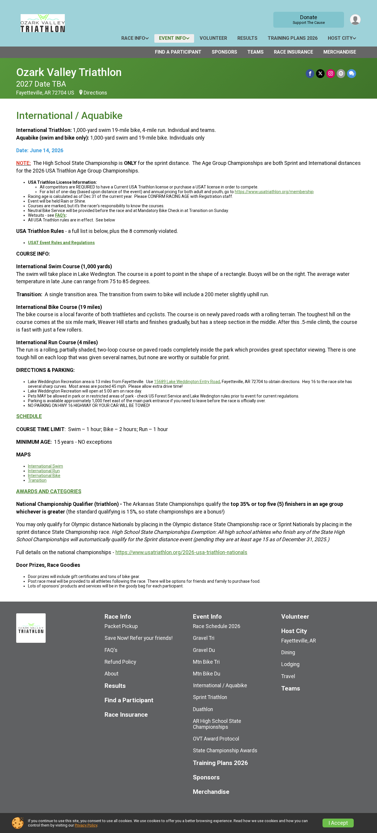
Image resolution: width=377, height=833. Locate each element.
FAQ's (60, 215)
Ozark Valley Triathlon (69, 72)
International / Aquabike (220, 685)
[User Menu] (355, 19)
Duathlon (203, 709)
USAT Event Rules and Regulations (61, 242)
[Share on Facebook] (310, 73)
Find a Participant (178, 52)
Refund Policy (120, 662)
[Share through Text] (351, 73)
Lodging (290, 664)
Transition (37, 480)
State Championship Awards (225, 750)
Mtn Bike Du (206, 674)
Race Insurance (293, 52)
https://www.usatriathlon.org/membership (274, 191)
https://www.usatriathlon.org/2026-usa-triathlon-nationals (181, 552)
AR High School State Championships (217, 724)
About (111, 674)
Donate (309, 19)
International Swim (45, 466)
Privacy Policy (86, 825)
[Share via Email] (341, 73)
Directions (95, 93)
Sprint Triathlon (210, 697)
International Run (44, 470)
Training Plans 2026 (293, 38)
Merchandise (339, 52)
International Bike (44, 475)
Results (247, 38)
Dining (288, 652)
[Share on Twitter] (320, 73)
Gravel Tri (203, 638)
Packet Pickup (121, 626)
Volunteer (213, 38)
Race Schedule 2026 (216, 626)
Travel (288, 676)
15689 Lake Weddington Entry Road (187, 381)
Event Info (172, 38)
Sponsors (224, 52)
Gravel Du (204, 650)
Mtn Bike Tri (206, 662)
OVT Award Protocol (216, 739)
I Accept (338, 823)
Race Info (133, 38)
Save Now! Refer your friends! (139, 638)
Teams (255, 52)
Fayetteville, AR (298, 641)
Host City (340, 38)
